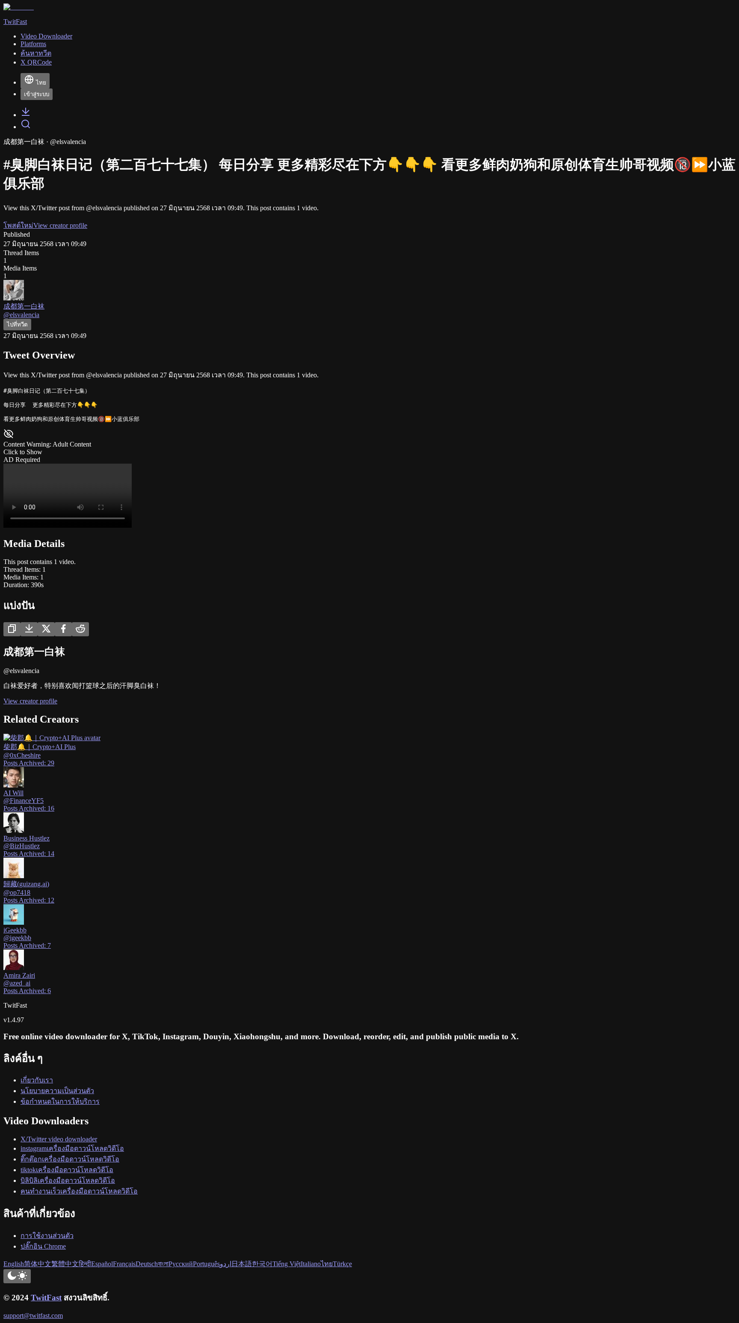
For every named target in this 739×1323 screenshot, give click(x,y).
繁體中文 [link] (65, 1263)
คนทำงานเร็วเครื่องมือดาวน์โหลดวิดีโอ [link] (79, 1191)
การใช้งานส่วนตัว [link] (47, 1235)
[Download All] (29, 629)
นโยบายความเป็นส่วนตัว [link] (57, 1090)
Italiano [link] (311, 1263)
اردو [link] (225, 1263)
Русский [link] (180, 1263)
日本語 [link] (241, 1263)
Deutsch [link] (147, 1263)
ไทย (41, 82)
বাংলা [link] (163, 1263)
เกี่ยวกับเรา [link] (37, 1080)
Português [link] (206, 1263)
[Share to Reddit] (80, 629)
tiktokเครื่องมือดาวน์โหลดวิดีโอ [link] (67, 1169)
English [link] (13, 1263)
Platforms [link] (33, 43)
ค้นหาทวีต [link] (36, 53)
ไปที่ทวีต (17, 324)
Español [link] (102, 1263)
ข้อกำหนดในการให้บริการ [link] (60, 1101)
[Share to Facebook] (63, 629)
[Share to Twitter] (46, 629)
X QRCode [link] (36, 62)
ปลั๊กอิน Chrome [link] (43, 1246)
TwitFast (46, 1297)
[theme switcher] (17, 1276)
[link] (26, 114)
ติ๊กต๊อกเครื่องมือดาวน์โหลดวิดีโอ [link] (70, 1159)
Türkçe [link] (342, 1263)
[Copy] (12, 629)
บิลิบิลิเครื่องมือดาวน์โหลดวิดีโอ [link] (68, 1180)
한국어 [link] (262, 1263)
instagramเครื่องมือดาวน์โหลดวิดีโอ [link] (72, 1148)
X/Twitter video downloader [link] (59, 1139)
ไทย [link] (327, 1263)
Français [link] (124, 1263)
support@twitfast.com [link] (33, 1315)
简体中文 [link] (37, 1263)
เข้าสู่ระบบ (36, 94)
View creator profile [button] (60, 225)
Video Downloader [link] (46, 36)
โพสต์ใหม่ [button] (18, 225)
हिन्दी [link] (85, 1263)
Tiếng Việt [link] (286, 1263)
